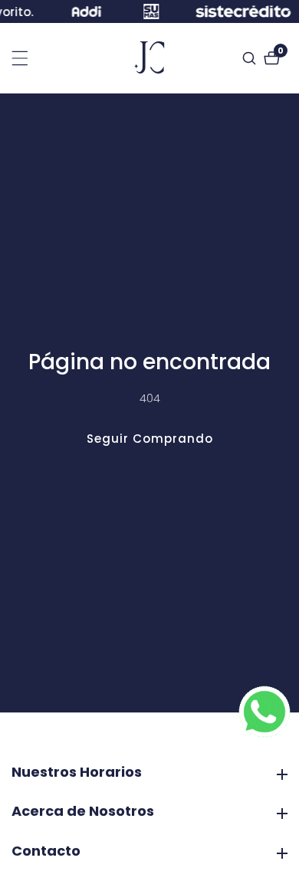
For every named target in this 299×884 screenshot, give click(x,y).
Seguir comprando (150, 439)
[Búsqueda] (251, 58)
